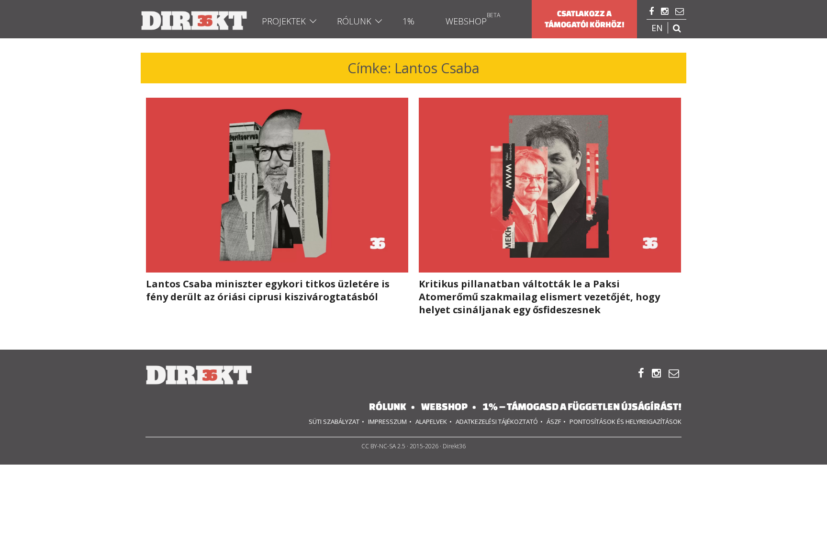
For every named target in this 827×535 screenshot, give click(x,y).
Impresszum (387, 421)
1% (408, 21)
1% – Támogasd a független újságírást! (582, 406)
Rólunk (354, 21)
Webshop (466, 21)
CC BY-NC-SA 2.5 (383, 446)
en (657, 28)
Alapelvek (431, 421)
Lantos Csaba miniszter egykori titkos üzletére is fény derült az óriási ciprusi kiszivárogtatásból (268, 290)
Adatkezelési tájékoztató (497, 421)
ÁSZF (554, 421)
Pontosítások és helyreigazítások (626, 421)
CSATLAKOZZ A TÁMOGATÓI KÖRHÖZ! (585, 19)
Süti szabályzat (334, 421)
